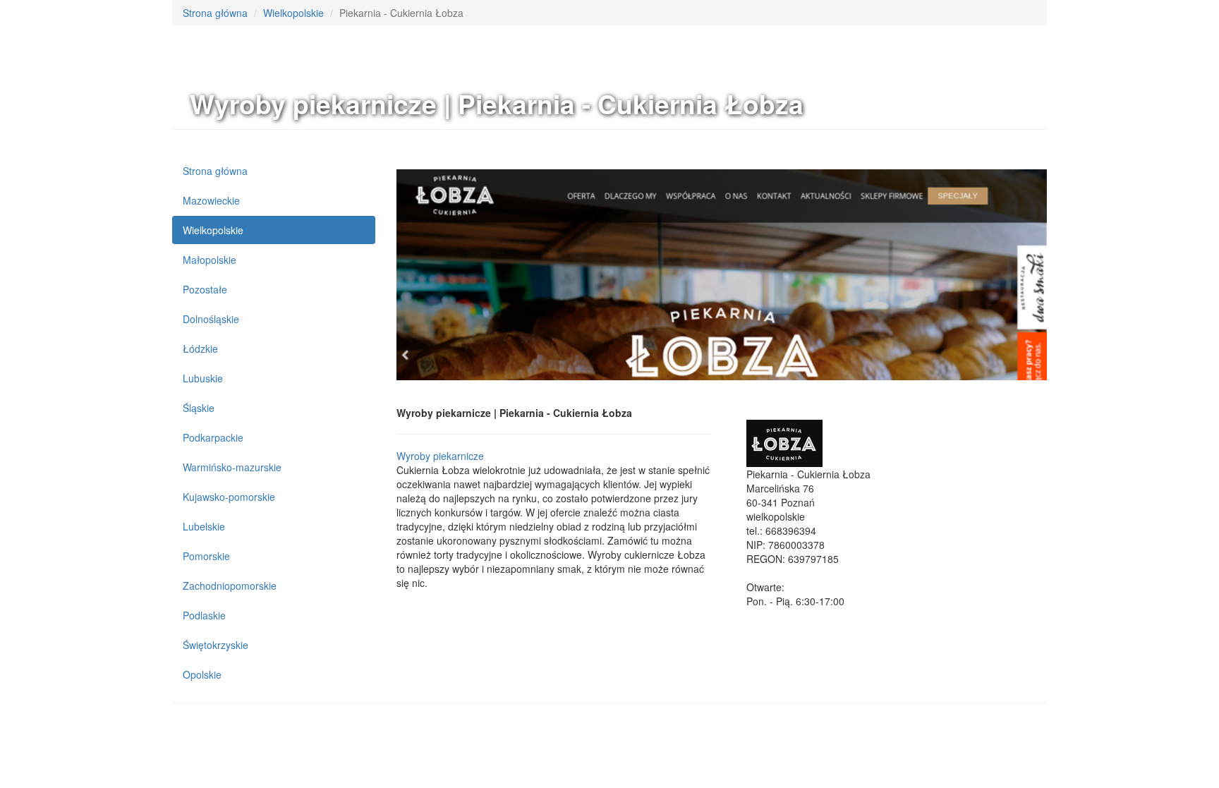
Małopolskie (209, 260)
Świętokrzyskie (215, 645)
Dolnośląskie (211, 319)
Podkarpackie (213, 437)
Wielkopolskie (293, 13)
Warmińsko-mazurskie (232, 467)
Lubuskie (203, 378)
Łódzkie (200, 348)
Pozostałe (205, 289)
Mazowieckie (211, 200)
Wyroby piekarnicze (440, 456)
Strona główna (215, 13)
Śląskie (198, 408)
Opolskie (202, 674)
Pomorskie (206, 556)
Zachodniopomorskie (230, 585)
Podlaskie (204, 615)
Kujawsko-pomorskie (229, 497)
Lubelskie (204, 526)
